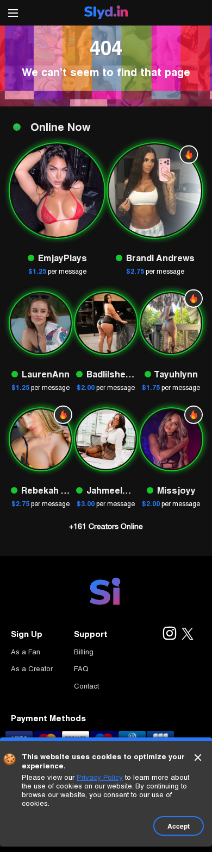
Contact (86, 686)
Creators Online (106, 526)
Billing (83, 652)
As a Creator (32, 669)
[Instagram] (169, 634)
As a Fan (25, 652)
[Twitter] (187, 634)
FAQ (81, 669)
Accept (178, 826)
